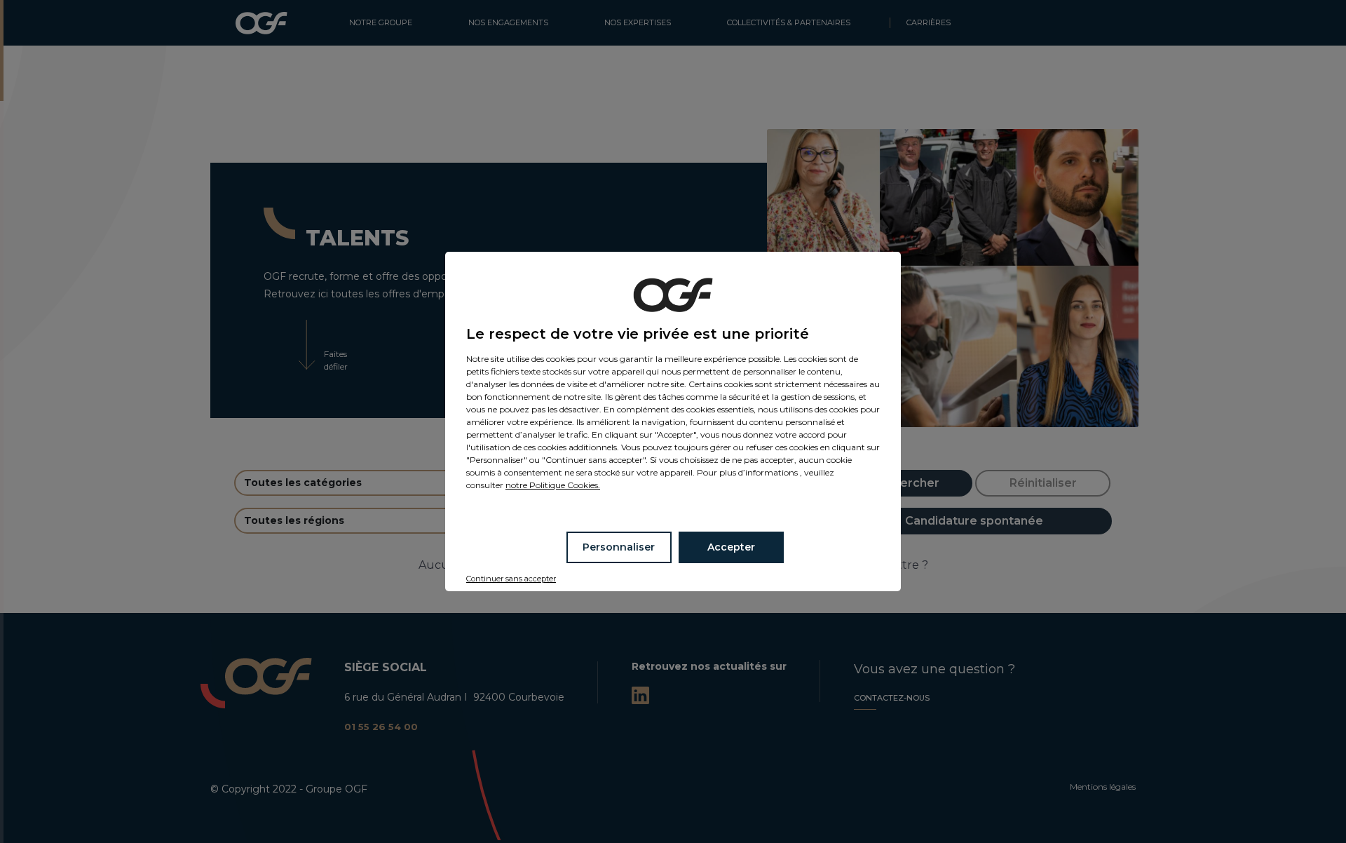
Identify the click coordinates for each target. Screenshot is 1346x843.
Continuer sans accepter (511, 579)
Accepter (731, 547)
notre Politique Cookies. (552, 485)
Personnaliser (619, 547)
